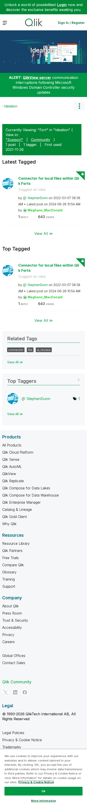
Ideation (42, 50)
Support (8, 586)
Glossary (9, 572)
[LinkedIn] (15, 692)
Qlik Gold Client (14, 516)
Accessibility (12, 627)
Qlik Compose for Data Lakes (26, 488)
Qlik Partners (12, 550)
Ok (43, 791)
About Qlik (10, 606)
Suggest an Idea (32, 189)
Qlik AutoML (12, 466)
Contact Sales (13, 663)
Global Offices (13, 655)
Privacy (8, 634)
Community (40, 139)
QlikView (9, 473)
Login (62, 4)
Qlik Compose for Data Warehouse (30, 495)
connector (15, 350)
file (30, 350)
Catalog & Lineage (17, 509)
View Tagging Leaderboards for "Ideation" (43, 379)
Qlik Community (16, 682)
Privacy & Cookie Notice (22, 740)
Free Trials (10, 558)
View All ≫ (43, 233)
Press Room (12, 613)
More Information (43, 800)
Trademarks (11, 747)
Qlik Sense (10, 459)
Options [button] (79, 106)
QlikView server (37, 77)
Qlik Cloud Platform (17, 452)
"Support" (14, 139)
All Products (11, 445)
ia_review (44, 350)
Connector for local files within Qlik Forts (48, 181)
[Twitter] (5, 692)
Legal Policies (13, 732)
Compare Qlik (13, 565)
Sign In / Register (71, 23)
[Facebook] (24, 692)
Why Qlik (9, 524)
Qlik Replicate (13, 481)
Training (8, 579)
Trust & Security (15, 620)
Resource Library (16, 543)
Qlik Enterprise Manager (21, 502)
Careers (8, 642)
